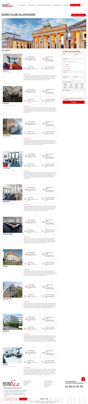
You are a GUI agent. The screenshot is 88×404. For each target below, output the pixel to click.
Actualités (66, 5)
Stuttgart (67, 70)
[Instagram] (45, 399)
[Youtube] (41, 399)
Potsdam (67, 66)
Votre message (66, 90)
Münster (67, 64)
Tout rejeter (15, 398)
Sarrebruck (68, 68)
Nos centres (32, 5)
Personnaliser (7, 398)
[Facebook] (43, 399)
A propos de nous (57, 5)
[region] (15, 394)
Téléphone (65, 77)
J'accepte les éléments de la (73, 99)
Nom (64, 54)
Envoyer (73, 102)
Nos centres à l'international (44, 5)
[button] (4, 61)
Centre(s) (65, 59)
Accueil (3, 11)
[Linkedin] (47, 399)
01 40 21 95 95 (74, 386)
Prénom (76, 54)
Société (64, 72)
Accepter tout (23, 398)
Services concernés (67, 81)
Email (75, 77)
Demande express (75, 5)
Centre (5, 11)
